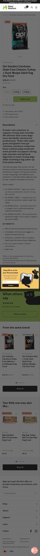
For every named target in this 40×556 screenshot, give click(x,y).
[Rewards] (34, 550)
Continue (10, 285)
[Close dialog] (37, 269)
